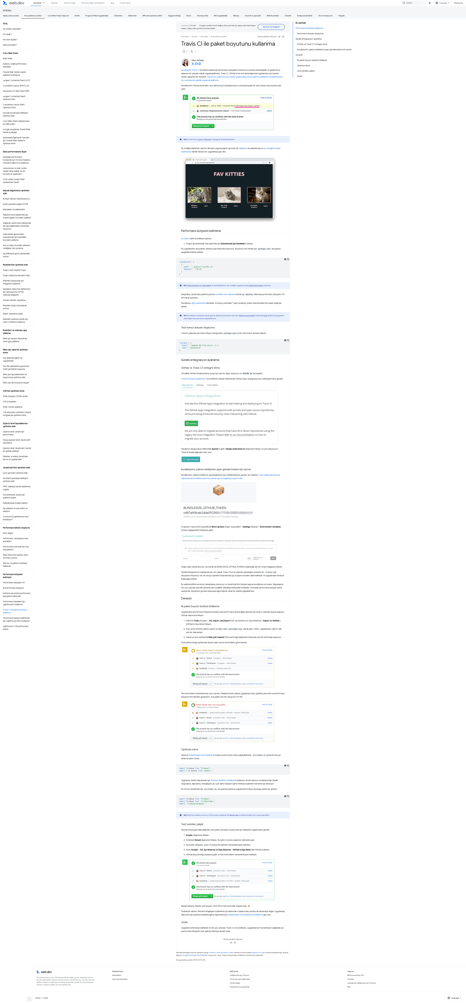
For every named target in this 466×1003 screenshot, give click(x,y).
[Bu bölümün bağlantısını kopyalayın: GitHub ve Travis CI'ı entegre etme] (222, 368)
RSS (348, 987)
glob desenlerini (199, 303)
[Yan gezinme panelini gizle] (29, 998)
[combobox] (413, 3)
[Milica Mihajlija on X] (192, 64)
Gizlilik (45, 998)
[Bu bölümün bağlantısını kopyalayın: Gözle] (190, 922)
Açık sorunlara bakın (120, 979)
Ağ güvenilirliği (174, 16)
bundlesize (186, 70)
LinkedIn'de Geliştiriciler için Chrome (361, 983)
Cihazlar (288, 16)
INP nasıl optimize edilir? (152, 16)
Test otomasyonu (325, 16)
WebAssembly (273, 16)
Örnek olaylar (235, 983)
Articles (7, 10)
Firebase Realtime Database (223, 780)
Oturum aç (458, 3)
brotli (265, 315)
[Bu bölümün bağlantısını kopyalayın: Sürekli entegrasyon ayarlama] (221, 360)
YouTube (350, 979)
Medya (236, 16)
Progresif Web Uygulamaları (96, 16)
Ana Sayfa (185, 37)
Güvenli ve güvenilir (253, 16)
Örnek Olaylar (125, 3)
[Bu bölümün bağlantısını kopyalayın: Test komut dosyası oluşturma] (217, 327)
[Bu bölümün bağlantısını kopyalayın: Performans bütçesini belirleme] (223, 231)
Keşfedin (54, 3)
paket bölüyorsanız (256, 285)
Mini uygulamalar (221, 16)
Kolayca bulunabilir (304, 16)
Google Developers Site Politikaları (195, 955)
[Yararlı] (279, 36)
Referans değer (70, 3)
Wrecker (207, 139)
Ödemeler (118, 16)
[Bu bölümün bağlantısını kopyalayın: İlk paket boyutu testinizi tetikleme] (221, 606)
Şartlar (38, 998)
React (188, 16)
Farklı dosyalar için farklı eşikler (199, 285)
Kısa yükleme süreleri (33, 16)
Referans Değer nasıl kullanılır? (93, 3)
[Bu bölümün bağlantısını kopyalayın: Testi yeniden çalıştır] (206, 824)
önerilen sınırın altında (225, 294)
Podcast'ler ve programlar (240, 987)
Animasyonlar (202, 16)
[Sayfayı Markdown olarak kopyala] (192, 51)
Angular (341, 16)
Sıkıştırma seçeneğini (247, 315)
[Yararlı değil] (283, 36)
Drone (216, 139)
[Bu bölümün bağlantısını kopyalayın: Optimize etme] (200, 749)
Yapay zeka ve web (11, 16)
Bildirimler (132, 16)
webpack (243, 148)
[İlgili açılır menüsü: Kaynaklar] (45, 2)
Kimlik (77, 16)
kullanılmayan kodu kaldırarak (202, 755)
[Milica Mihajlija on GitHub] (196, 64)
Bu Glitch (185, 238)
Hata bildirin (116, 975)
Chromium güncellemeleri (240, 979)
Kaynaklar (38, 3)
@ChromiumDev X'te (355, 975)
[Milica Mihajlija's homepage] (199, 64)
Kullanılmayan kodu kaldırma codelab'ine (245, 915)
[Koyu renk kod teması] (285, 259)
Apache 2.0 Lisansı (259, 953)
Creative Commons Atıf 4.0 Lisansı (221, 953)
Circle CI (200, 139)
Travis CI (195, 70)
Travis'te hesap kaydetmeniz (193, 379)
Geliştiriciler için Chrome (239, 975)
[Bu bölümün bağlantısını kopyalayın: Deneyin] (194, 598)
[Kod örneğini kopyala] (288, 259)
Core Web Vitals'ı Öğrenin (58, 16)
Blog (112, 3)
